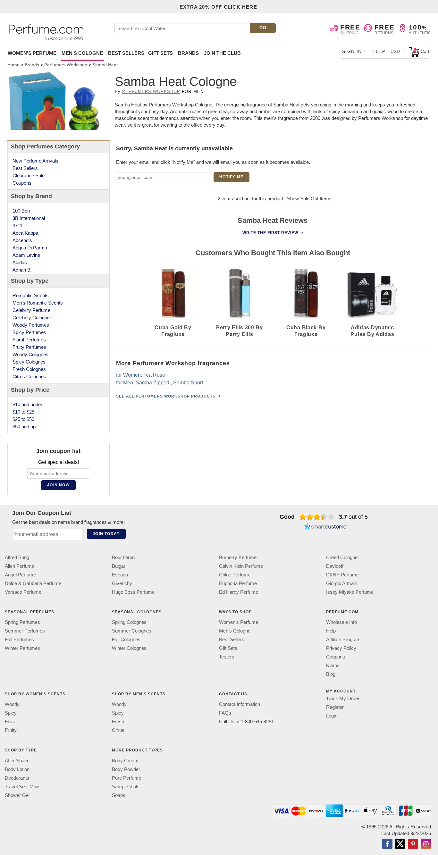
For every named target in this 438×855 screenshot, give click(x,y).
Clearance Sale (29, 175)
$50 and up (24, 426)
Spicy (11, 713)
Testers (226, 657)
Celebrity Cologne (31, 317)
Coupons (22, 183)
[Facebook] (387, 844)
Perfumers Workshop (151, 91)
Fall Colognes (126, 639)
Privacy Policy (341, 648)
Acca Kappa (25, 233)
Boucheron (123, 557)
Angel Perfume (20, 574)
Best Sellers (126, 53)
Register (335, 707)
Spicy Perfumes (29, 332)
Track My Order (342, 698)
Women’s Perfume (238, 622)
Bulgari (119, 566)
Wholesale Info (341, 622)
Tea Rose (154, 375)
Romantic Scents (31, 295)
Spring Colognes (129, 622)
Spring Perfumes (22, 622)
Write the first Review (270, 233)
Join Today (106, 534)
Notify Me (231, 177)
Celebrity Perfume (31, 310)
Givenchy (122, 583)
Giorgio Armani (341, 583)
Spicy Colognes (29, 362)
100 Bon (21, 211)
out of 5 (353, 517)
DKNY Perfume (342, 574)
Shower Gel (17, 795)
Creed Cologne (342, 557)
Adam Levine (26, 255)
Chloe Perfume (234, 574)
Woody (12, 704)
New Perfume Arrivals (35, 160)
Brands (188, 53)
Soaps (118, 795)
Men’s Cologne (234, 631)
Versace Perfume (23, 592)
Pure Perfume (126, 778)
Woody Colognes (30, 354)
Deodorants (17, 778)
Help (379, 51)
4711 (17, 225)
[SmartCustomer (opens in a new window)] (326, 527)
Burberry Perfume (238, 557)
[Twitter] (400, 844)
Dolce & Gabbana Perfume (33, 583)
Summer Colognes (131, 631)
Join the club (222, 53)
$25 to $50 (23, 419)
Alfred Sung (17, 557)
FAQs (225, 713)
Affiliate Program (343, 639)
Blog (330, 674)
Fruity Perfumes (29, 347)
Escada (120, 574)
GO (263, 27)
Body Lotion (17, 769)
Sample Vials (125, 786)
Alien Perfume (19, 566)
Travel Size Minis (23, 786)
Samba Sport (188, 382)
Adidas (20, 262)
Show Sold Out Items (309, 198)
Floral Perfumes (29, 339)
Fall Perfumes (19, 639)
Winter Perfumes (22, 648)
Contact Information (239, 704)
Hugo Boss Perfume (133, 592)
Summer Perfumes (25, 631)
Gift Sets (160, 53)
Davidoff (334, 566)
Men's (82, 53)
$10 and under (27, 404)
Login (331, 716)
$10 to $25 (23, 412)
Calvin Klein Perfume (241, 566)
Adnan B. (22, 269)
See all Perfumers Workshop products (165, 396)
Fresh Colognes (29, 369)
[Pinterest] (413, 844)
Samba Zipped (152, 382)
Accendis (22, 240)
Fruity (11, 730)
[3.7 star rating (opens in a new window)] (316, 517)
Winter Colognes (129, 648)
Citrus (118, 730)
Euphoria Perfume (238, 583)
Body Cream (125, 760)
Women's (32, 53)
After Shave (17, 760)
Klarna (333, 665)
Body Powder (126, 769)
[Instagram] (426, 844)
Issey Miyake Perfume (350, 592)
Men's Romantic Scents (38, 303)
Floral (10, 722)
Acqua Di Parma (30, 247)
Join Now (58, 485)
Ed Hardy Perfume (238, 592)
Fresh (118, 722)
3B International (29, 218)
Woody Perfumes (31, 325)
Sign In (352, 51)
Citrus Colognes (29, 376)
